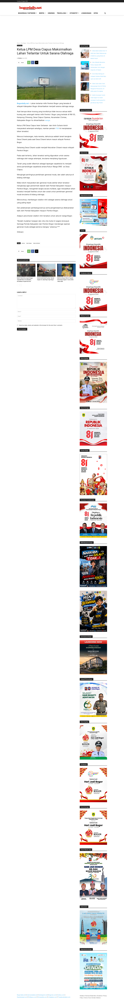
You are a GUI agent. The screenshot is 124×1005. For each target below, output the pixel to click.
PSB (57, 128)
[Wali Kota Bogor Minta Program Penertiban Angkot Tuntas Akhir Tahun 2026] (66, 270)
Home (18, 43)
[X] (36, 62)
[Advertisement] (62, 28)
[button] (105, 13)
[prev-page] (18, 285)
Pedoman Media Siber (90, 996)
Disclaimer (99, 996)
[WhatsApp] (29, 62)
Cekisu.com (60, 995)
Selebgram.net (43, 995)
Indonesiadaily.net (32, 995)
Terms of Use (87, 998)
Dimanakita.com (42, 997)
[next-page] (21, 285)
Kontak (93, 998)
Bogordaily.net (21, 995)
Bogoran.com (52, 995)
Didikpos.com (32, 997)
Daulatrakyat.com (22, 997)
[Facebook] (32, 62)
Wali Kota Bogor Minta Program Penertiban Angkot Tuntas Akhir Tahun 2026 (65, 279)
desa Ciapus (29, 243)
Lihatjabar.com (52, 997)
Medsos (98, 998)
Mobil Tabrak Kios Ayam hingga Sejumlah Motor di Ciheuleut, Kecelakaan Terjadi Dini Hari (25, 279)
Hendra (20, 58)
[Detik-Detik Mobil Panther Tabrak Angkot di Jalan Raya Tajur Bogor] (46, 270)
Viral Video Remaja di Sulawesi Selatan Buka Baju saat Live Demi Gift (98, 76)
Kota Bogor (23, 43)
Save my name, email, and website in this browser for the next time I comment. (41, 325)
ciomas (23, 243)
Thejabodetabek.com (64, 997)
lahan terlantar (36, 243)
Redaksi (82, 996)
